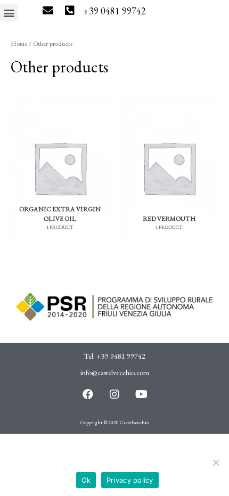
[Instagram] (114, 394)
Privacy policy (130, 480)
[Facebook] (88, 394)
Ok (86, 480)
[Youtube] (141, 394)
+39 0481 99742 (114, 11)
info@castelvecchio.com (114, 372)
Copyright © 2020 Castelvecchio (114, 422)
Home (19, 43)
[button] (9, 12)
